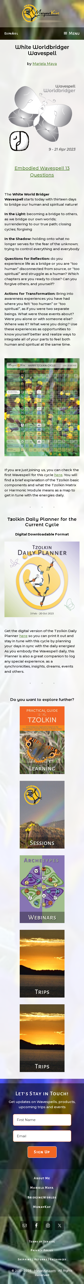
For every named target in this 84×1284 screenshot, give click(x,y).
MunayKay (42, 1207)
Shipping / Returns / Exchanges (42, 1259)
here (58, 475)
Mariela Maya (42, 1187)
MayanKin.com (45, 1270)
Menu (74, 33)
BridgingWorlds (42, 1197)
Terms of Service (42, 1241)
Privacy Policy (42, 1250)
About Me (42, 1178)
